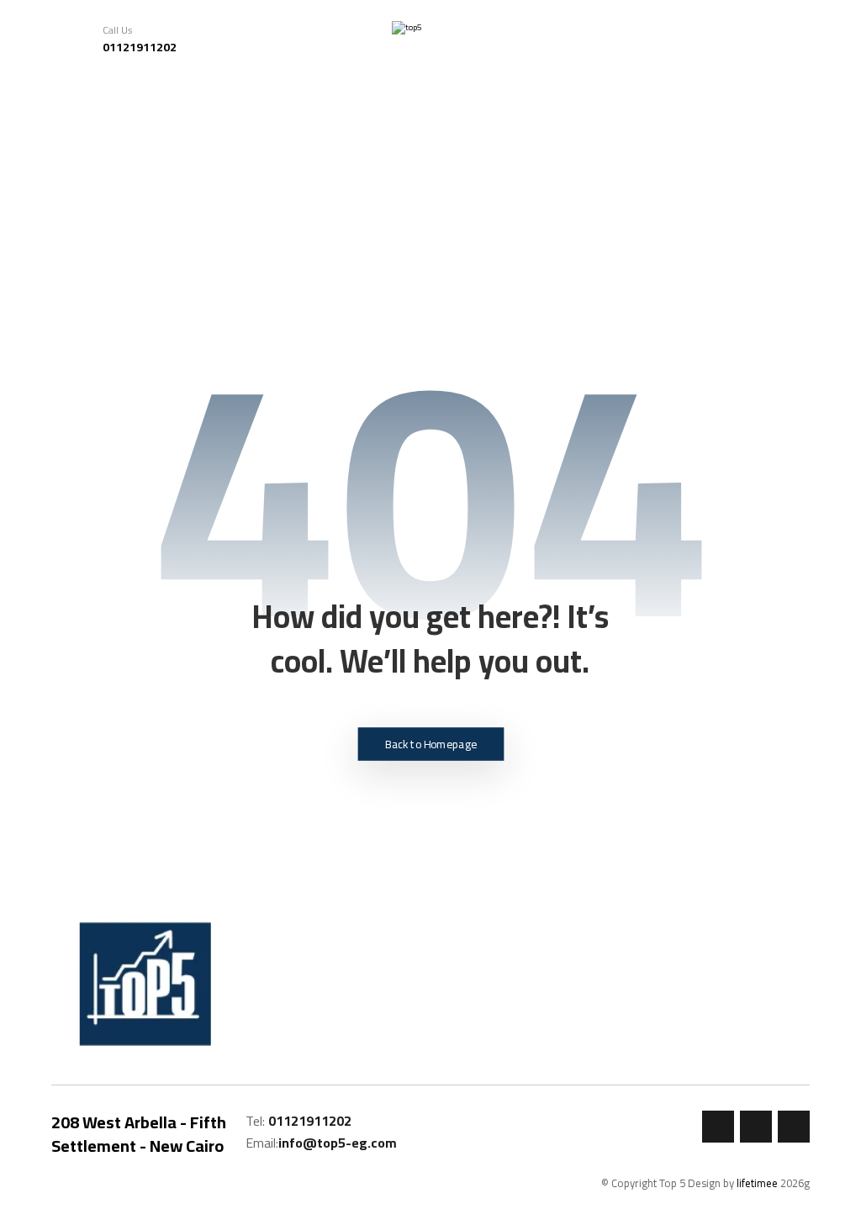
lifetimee (757, 1183)
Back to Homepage (431, 744)
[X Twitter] (756, 1127)
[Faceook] (718, 1127)
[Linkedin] (794, 1127)
